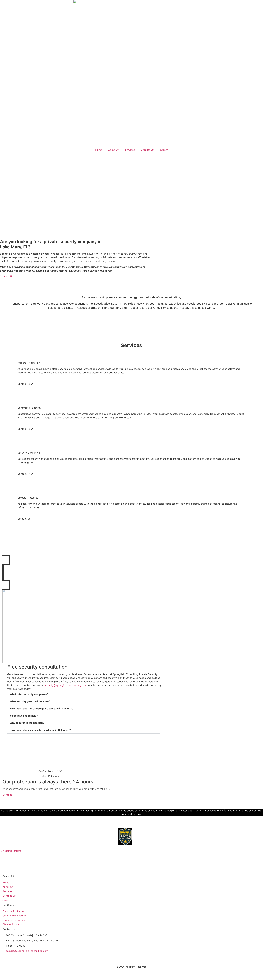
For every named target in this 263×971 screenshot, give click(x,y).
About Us (113, 149)
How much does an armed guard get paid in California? (42, 708)
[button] (83, 694)
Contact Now (25, 383)
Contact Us (147, 149)
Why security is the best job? (27, 722)
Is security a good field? (24, 715)
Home (98, 149)
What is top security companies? (29, 694)
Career (164, 149)
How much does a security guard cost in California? (40, 729)
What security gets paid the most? (30, 701)
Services (130, 149)
